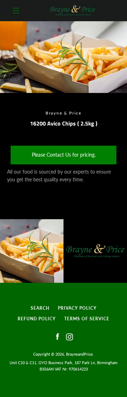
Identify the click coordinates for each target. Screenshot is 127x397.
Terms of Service (86, 318)
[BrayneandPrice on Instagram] (69, 336)
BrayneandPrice (79, 354)
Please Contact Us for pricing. (64, 155)
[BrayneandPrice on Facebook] (57, 336)
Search (40, 308)
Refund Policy (37, 318)
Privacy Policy (77, 308)
